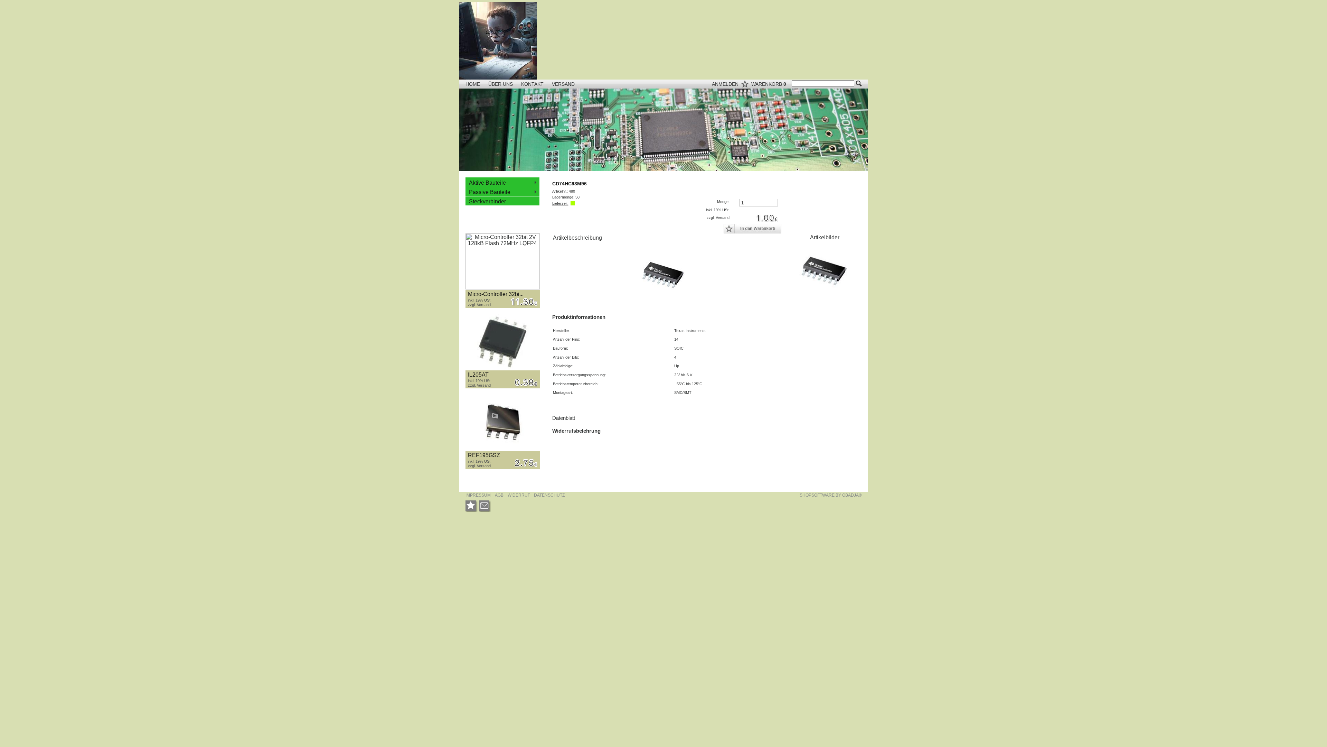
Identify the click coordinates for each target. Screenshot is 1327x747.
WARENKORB (768, 84)
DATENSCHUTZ (549, 495)
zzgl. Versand (479, 305)
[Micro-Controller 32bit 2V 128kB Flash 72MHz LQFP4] (502, 261)
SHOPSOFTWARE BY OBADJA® (831, 495)
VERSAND (563, 84)
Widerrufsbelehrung (576, 431)
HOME (472, 84)
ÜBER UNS (501, 84)
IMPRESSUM (478, 495)
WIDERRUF (519, 495)
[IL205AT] (502, 342)
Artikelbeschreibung (577, 238)
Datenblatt (563, 418)
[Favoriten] (471, 506)
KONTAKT (533, 84)
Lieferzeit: (560, 203)
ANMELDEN (726, 84)
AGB (499, 495)
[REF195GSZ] (502, 423)
